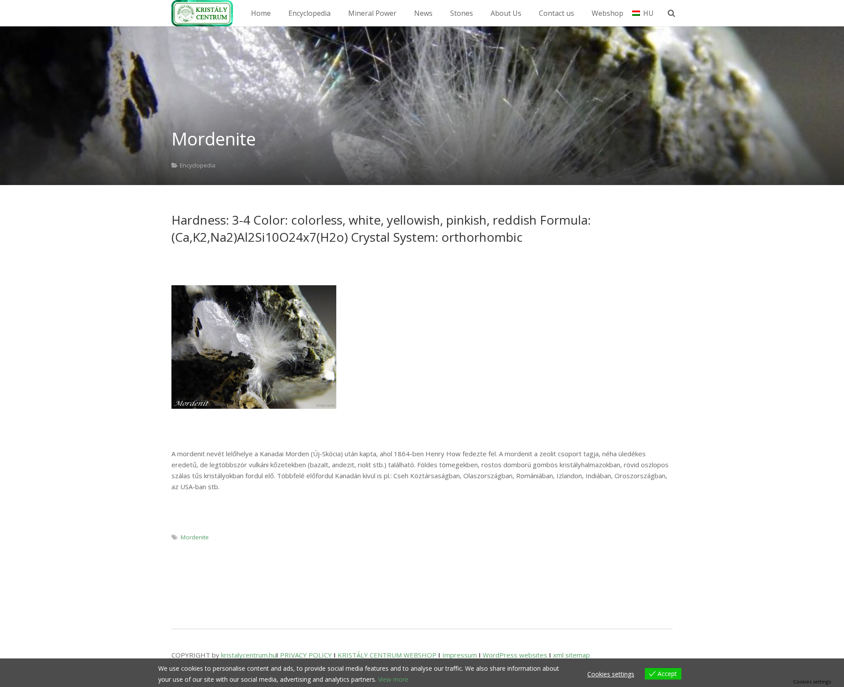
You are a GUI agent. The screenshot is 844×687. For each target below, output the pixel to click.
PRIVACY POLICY (306, 655)
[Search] (671, 13)
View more (393, 679)
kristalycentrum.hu (248, 655)
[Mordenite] (254, 347)
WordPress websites (515, 655)
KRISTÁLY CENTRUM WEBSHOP (387, 655)
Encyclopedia (197, 165)
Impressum (459, 655)
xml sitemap (571, 655)
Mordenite (195, 537)
